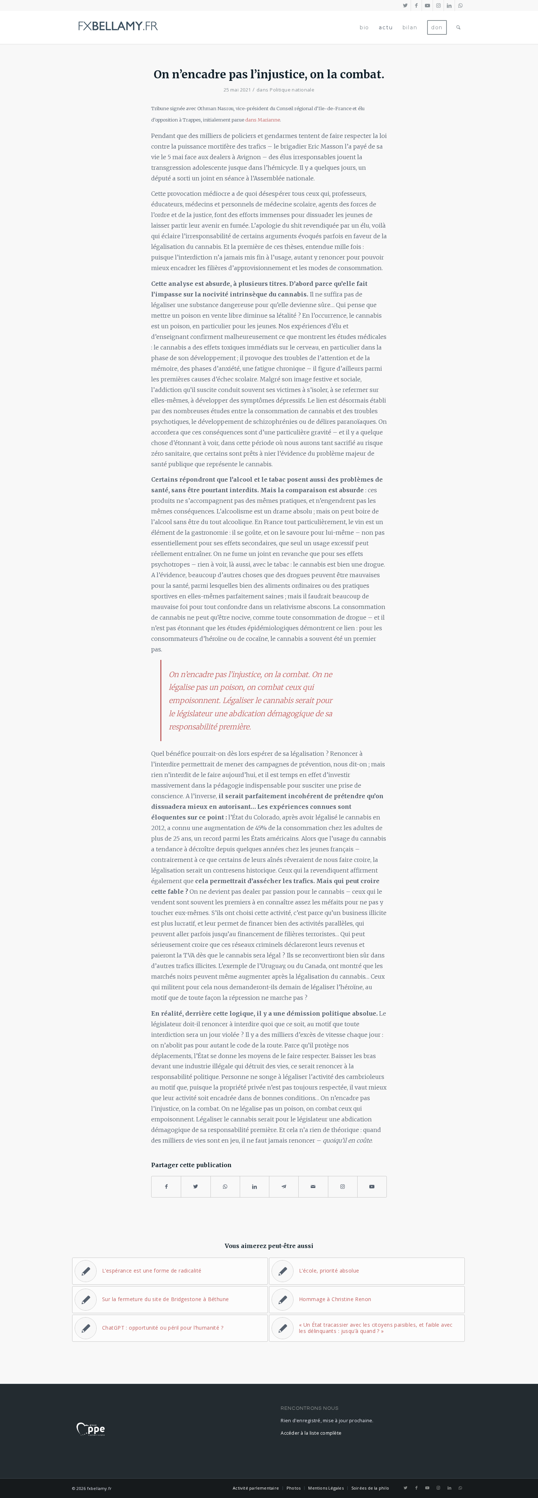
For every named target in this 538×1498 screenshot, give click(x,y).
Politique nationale (292, 89)
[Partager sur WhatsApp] (225, 1186)
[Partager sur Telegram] (283, 1186)
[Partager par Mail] (313, 1186)
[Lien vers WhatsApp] (460, 5)
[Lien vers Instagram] (438, 5)
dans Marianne (262, 120)
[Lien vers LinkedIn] (449, 5)
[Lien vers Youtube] (427, 5)
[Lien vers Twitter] (405, 5)
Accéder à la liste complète (311, 1433)
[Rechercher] (459, 27)
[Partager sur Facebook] (166, 1186)
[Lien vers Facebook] (416, 5)
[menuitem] (364, 27)
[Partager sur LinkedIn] (254, 1186)
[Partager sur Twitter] (195, 1186)
